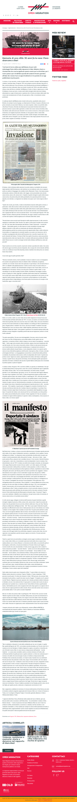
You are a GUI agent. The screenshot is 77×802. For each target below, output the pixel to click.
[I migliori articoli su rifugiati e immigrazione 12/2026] (63, 58)
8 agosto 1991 (13, 716)
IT (13, 15)
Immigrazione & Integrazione (34, 765)
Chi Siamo (29, 775)
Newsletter (30, 783)
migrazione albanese (28, 716)
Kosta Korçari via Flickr (32, 315)
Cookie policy (47, 800)
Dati (28, 768)
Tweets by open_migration (59, 80)
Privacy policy (31, 781)
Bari (22, 716)
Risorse (29, 771)
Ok (40, 800)
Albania (19, 716)
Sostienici (8, 750)
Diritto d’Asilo (30, 760)
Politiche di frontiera (32, 763)
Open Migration (38, 8)
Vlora (35, 716)
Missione (29, 778)
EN (17, 15)
